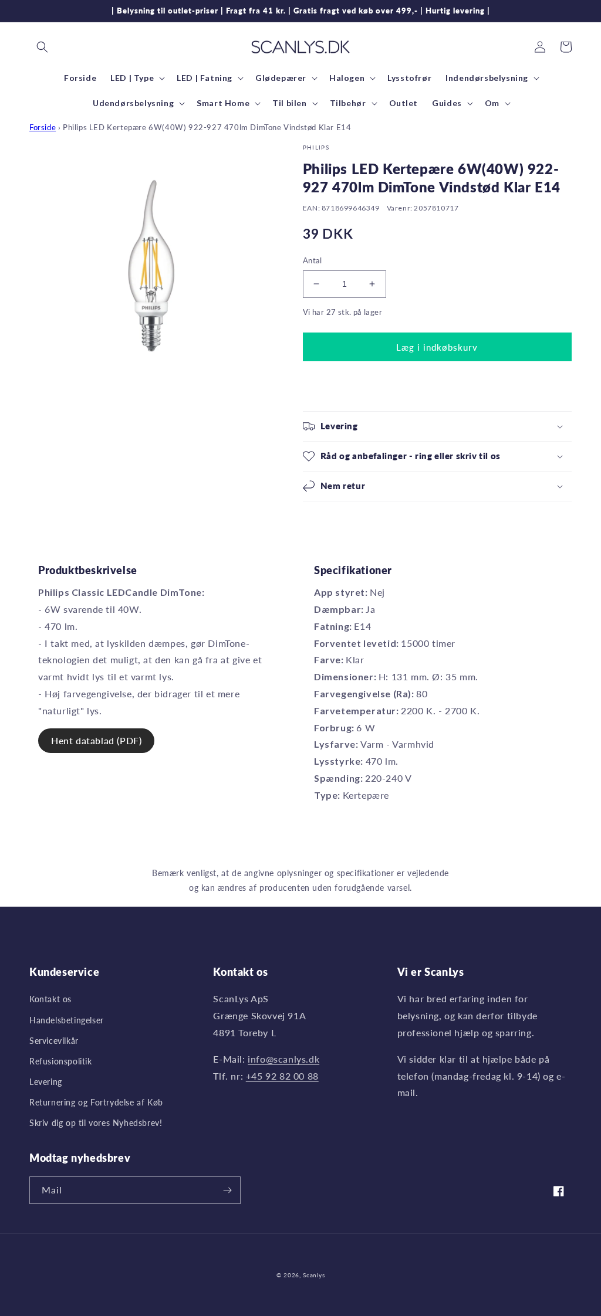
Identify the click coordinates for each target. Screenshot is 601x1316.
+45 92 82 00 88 (282, 1075)
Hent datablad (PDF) (96, 740)
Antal (312, 260)
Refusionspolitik (60, 1061)
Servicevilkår (54, 1041)
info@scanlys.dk (283, 1058)
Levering (45, 1082)
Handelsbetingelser (66, 1020)
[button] (42, 47)
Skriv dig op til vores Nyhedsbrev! (95, 1123)
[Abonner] (227, 1190)
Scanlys (314, 1274)
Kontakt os (50, 999)
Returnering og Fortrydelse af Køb (96, 1102)
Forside (42, 127)
